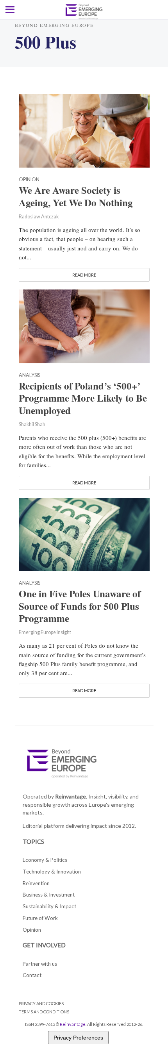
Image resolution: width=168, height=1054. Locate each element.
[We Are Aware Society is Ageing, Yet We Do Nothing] (84, 130)
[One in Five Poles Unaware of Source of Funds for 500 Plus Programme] (84, 533)
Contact (32, 975)
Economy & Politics (45, 860)
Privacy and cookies (41, 1003)
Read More (84, 274)
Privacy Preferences (78, 1037)
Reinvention (36, 883)
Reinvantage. (71, 796)
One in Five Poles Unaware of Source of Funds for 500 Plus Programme (80, 606)
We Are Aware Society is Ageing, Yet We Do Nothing (76, 196)
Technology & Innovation (52, 871)
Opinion (29, 179)
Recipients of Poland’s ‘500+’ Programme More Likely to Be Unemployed (83, 398)
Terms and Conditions (44, 1011)
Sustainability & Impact (49, 906)
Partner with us (40, 964)
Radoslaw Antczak (39, 217)
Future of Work (40, 918)
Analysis (29, 375)
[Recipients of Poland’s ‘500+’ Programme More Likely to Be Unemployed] (84, 325)
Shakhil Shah (32, 424)
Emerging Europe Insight (45, 632)
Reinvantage (73, 1024)
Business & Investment (49, 894)
